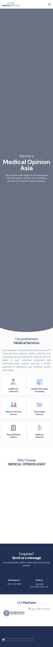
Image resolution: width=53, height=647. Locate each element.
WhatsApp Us (14, 580)
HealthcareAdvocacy (13, 390)
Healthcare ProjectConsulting (39, 390)
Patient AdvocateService (13, 413)
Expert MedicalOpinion (13, 435)
